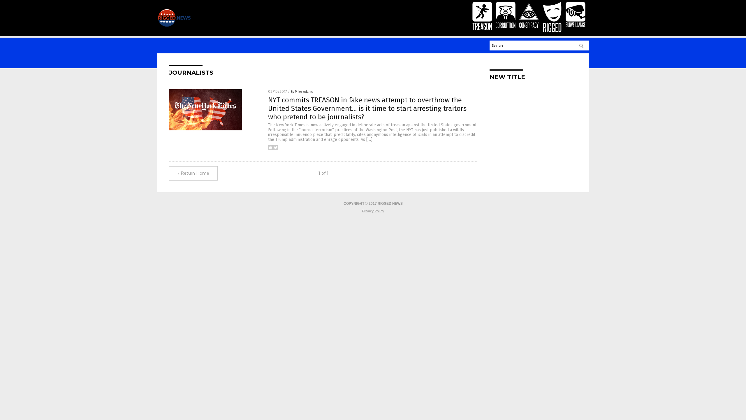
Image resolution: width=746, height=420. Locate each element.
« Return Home (193, 173)
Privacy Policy (373, 211)
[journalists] (174, 25)
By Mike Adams (302, 92)
